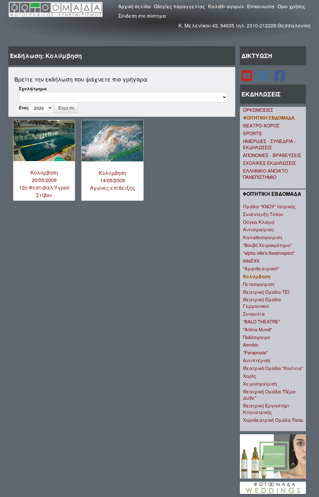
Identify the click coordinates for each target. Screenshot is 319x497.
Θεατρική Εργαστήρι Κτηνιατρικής (266, 408)
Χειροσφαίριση (260, 383)
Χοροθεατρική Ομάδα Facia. (273, 419)
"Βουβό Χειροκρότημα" (267, 245)
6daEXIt (251, 260)
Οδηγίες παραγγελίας (179, 6)
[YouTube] (247, 78)
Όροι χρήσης (291, 6)
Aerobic (250, 344)
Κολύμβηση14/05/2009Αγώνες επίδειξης (112, 180)
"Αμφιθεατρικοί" (261, 268)
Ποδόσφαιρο (256, 337)
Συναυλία (254, 313)
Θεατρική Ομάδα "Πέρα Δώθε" (269, 394)
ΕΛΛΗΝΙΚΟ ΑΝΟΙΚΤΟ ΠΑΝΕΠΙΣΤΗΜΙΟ (265, 173)
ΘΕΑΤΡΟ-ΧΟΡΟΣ (261, 125)
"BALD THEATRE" (261, 321)
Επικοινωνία (260, 6)
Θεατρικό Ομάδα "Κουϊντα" (273, 368)
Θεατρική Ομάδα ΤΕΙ (266, 291)
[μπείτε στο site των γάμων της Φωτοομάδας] (273, 487)
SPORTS (252, 133)
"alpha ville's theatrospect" (269, 252)
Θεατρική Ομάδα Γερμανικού (262, 302)
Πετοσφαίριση (258, 284)
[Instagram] (263, 78)
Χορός (249, 375)
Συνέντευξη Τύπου (263, 214)
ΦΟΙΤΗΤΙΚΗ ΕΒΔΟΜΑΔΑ (268, 118)
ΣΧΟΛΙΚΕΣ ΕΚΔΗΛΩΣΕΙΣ (269, 163)
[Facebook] (279, 78)
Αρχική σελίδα (134, 6)
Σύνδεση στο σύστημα (142, 15)
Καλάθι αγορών (226, 6)
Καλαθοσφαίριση (262, 237)
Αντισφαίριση (258, 229)
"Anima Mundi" (257, 329)
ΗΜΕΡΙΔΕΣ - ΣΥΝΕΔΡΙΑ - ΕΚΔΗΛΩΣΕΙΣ (269, 144)
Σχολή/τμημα (33, 88)
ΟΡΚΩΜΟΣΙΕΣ (258, 109)
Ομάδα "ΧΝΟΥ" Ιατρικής (269, 206)
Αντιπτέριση (256, 360)
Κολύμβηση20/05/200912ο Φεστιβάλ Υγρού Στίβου (44, 184)
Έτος (24, 108)
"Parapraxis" (255, 352)
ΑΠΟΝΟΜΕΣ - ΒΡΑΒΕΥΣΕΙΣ (272, 155)
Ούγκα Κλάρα (258, 222)
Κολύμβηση (256, 276)
